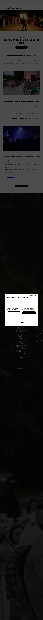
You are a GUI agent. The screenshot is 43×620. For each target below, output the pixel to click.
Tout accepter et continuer (29, 312)
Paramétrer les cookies (14, 312)
